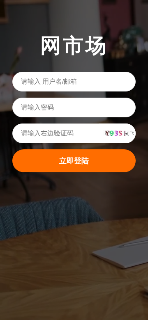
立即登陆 (74, 161)
